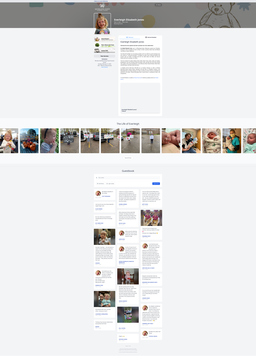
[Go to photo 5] (150, 224)
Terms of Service (132, 349)
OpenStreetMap (129, 352)
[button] (105, 237)
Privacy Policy (124, 349)
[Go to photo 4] (149, 224)
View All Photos (128, 158)
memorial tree (137, 77)
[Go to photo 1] (147, 224)
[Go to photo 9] (153, 224)
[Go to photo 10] (154, 224)
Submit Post (156, 183)
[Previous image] (95, 237)
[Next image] (114, 237)
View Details (104, 67)
